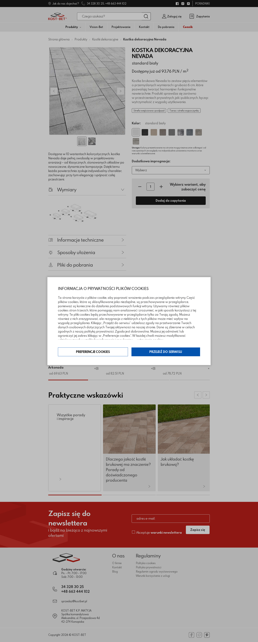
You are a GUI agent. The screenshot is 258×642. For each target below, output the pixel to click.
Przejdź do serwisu (165, 352)
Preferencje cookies (93, 352)
